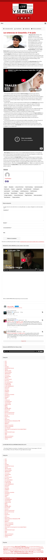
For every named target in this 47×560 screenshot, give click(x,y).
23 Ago (21, 312)
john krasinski (7, 191)
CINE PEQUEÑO (8, 371)
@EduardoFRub (19, 322)
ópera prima (30, 553)
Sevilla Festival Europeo (10, 432)
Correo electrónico (7, 227)
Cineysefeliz (5, 548)
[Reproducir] (5, 270)
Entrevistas (7, 387)
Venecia (6, 439)
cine (27, 546)
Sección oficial (27, 552)
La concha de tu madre (11, 550)
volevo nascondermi (38, 195)
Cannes (6, 369)
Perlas (42, 550)
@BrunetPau (22, 333)
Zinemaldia (24, 553)
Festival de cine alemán (9, 394)
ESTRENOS (7, 391)
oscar (33, 550)
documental (25, 548)
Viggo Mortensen (28, 195)
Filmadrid (6, 397)
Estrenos (6, 393)
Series (6, 430)
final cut (12, 189)
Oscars (36, 550)
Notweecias (27, 28)
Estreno (37, 548)
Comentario (6, 210)
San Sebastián (7, 427)
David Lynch (6, 189)
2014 (6, 362)
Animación (9, 546)
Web (4, 232)
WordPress (11, 558)
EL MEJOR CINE (8, 384)
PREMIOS (7, 423)
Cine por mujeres (8, 372)
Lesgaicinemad (8, 404)
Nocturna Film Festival (9, 414)
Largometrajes (8, 402)
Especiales (7, 390)
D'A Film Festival (8, 379)
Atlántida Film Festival (9, 368)
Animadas (7, 366)
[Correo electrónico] (6, 181)
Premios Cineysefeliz (9, 425)
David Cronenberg (29, 186)
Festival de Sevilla (29, 549)
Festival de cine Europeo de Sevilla (20, 549)
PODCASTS (7, 422)
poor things (6, 193)
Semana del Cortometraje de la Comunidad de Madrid (15, 429)
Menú (2, 23)
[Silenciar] (40, 270)
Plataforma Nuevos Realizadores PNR (12, 420)
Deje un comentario (37, 28)
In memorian (7, 400)
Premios (9, 552)
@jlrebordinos (19, 331)
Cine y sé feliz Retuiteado (12, 310)
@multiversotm (16, 312)
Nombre (5, 222)
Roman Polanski (14, 193)
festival (5, 549)
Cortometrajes (8, 376)
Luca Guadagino (15, 191)
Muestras (7, 411)
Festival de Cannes (11, 549)
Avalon (5, 186)
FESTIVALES (7, 396)
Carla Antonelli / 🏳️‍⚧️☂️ (12, 320)
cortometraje (11, 548)
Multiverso (9, 312)
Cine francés (36, 546)
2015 (6, 364)
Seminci (34, 552)
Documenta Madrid (8, 382)
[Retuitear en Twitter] (6, 310)
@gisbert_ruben (10, 321)
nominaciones (23, 550)
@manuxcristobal (11, 333)
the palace (21, 193)
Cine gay (41, 546)
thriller (7, 553)
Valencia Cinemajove (9, 436)
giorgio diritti (19, 189)
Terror (4, 553)
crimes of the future (19, 186)
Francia (4, 550)
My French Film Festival (9, 412)
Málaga (6, 407)
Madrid (6, 405)
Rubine (15, 558)
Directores (7, 380)
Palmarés (39, 550)
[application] (23, 260)
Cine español (30, 546)
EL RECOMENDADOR (9, 386)
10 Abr (24, 331)
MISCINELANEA (8, 408)
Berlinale (17, 546)
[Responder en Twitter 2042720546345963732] (8, 338)
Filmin (6, 398)
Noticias (6, 415)
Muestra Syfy (7, 409)
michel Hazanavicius (24, 191)
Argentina (13, 546)
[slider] (41, 351)
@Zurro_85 (17, 333)
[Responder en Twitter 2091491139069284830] (8, 315)
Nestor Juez (19, 550)
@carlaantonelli (21, 320)
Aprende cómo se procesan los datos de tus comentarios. (32, 241)
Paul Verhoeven (33, 191)
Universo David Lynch (18, 195)
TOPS (6, 434)
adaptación (5, 546)
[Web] (8, 181)
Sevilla (38, 552)
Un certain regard (12, 553)
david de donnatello (38, 186)
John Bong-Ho (36, 189)
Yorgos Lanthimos (16, 197)
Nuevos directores (29, 550)
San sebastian (16, 552)
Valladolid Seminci (8, 437)
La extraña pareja (8, 401)
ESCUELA (7, 389)
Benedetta (11, 186)
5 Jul (26, 320)
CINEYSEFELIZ (8, 373)
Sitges (6, 433)
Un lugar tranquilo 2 (8, 195)
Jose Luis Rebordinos (11, 331)
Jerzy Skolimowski (27, 189)
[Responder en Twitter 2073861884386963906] (8, 327)
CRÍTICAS (7, 377)
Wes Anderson (7, 197)
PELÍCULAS (7, 419)
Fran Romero (18, 28)
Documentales (8, 383)
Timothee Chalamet (29, 193)
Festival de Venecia (35, 549)
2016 (6, 365)
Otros (6, 418)
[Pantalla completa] (42, 270)
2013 (6, 361)
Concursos (7, 375)
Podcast (5, 552)
